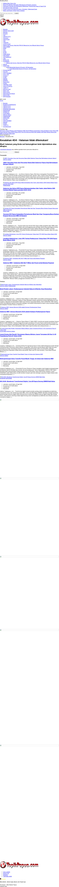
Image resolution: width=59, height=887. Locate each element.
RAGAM (5, 79)
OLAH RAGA (6, 113)
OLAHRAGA (6, 61)
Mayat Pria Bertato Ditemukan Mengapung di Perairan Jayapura (19, 5)
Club (4, 41)
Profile (5, 77)
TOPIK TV (5, 87)
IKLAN (4, 52)
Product (5, 76)
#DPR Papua (14, 132)
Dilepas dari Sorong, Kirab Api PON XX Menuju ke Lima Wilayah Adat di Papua (23, 45)
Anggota (5, 33)
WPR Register (7, 96)
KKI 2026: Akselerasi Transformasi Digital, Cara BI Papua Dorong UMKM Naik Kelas (27, 381)
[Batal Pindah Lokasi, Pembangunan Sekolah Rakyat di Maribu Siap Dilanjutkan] (21, 284)
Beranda (5, 29)
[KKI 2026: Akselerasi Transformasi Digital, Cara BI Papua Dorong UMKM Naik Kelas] (22, 377)
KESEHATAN (6, 110)
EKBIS (4, 48)
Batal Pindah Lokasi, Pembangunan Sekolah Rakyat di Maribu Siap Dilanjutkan (26, 289)
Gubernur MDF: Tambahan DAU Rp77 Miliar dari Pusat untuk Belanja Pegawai (28, 263)
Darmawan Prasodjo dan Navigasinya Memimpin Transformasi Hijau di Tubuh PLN (24, 6)
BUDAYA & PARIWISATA (9, 104)
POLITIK (5, 71)
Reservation (6, 82)
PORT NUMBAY (7, 73)
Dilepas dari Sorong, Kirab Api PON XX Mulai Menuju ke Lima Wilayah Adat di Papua (28, 63)
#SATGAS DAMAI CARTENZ (38, 132)
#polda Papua (7, 132)
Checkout (5, 38)
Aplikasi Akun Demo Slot (9, 3)
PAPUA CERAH (7, 115)
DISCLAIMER (6, 47)
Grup (4, 49)
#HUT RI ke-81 (41, 130)
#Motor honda (33, 130)
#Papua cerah (13, 130)
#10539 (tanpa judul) (8, 30)
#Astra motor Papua (50, 130)
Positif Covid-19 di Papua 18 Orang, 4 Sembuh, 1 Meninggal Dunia (20, 9)
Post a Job (6, 74)
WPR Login (6, 90)
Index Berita (6, 55)
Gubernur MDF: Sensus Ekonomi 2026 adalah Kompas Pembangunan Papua (25, 311)
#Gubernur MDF (21, 130)
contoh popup (6, 44)
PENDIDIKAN (6, 116)
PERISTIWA (6, 66)
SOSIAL (5, 83)
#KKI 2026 (12, 133)
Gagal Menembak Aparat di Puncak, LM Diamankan (19, 67)
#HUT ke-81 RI (22, 132)
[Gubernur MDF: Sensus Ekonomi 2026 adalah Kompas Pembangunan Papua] (20, 307)
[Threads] (3, 879)
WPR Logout (6, 92)
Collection (5, 42)
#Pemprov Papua (4, 130)
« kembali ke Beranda (5, 149)
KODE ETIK (6, 60)
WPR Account (7, 89)
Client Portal (6, 39)
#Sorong (28, 132)
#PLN (27, 130)
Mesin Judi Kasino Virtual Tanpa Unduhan (14, 10)
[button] (17, 13)
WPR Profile (6, 95)
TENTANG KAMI (7, 85)
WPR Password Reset (9, 93)
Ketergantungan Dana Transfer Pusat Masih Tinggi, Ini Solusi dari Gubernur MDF (27, 358)
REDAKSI (5, 80)
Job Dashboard (7, 57)
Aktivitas (5, 32)
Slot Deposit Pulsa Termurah (10, 7)
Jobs (4, 58)
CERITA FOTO (7, 36)
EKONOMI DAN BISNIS (9, 109)
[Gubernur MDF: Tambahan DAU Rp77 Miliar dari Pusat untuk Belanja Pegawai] (24, 258)
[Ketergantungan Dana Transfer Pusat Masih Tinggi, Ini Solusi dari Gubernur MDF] (21, 354)
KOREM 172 (6, 112)
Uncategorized (7, 126)
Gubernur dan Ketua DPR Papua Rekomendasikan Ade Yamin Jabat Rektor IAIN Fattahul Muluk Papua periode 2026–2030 (29, 189)
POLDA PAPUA (7, 70)
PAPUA (5, 64)
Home (4, 51)
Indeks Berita (6, 54)
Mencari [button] (17, 152)
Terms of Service (7, 86)
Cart (4, 35)
